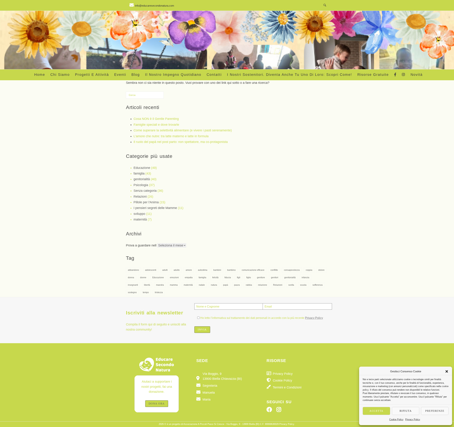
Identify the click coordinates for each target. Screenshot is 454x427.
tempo (146, 292)
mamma (174, 285)
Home (39, 75)
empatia (189, 277)
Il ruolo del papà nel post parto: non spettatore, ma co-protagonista (181, 142)
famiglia (139, 173)
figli (238, 277)
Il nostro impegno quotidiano (173, 75)
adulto (177, 270)
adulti (165, 270)
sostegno (132, 292)
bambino (231, 270)
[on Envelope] (152, 5)
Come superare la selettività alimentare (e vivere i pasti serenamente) (183, 130)
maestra (160, 285)
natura (214, 285)
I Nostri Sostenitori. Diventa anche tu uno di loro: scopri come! (289, 75)
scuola (303, 285)
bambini (217, 270)
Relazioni (140, 196)
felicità (215, 277)
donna (131, 277)
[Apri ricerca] (325, 5)
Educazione (142, 168)
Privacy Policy (412, 419)
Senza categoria (145, 190)
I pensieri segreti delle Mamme (155, 208)
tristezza (159, 292)
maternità (140, 219)
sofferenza (317, 285)
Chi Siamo (60, 75)
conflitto (274, 270)
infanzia (305, 277)
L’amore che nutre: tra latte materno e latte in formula (171, 136)
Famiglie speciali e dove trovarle (156, 124)
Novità (417, 75)
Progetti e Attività (92, 75)
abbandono (133, 270)
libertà (147, 285)
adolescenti (150, 270)
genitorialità (142, 179)
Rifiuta (406, 410)
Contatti (214, 75)
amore (189, 270)
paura (237, 285)
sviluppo (139, 214)
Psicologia (141, 185)
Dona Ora (157, 403)
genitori (274, 277)
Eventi (120, 75)
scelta (291, 285)
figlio (248, 277)
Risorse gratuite (373, 75)
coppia (309, 270)
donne (143, 277)
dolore (321, 270)
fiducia (228, 277)
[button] (447, 371)
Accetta (376, 410)
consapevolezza (292, 270)
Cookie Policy (396, 419)
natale (202, 285)
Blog (135, 75)
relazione (262, 285)
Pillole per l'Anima (146, 202)
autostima (202, 270)
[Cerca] (156, 96)
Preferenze (434, 410)
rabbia (249, 285)
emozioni (174, 277)
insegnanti (133, 285)
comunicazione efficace (253, 270)
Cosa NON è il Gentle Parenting (156, 119)
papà (225, 285)
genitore (261, 277)
